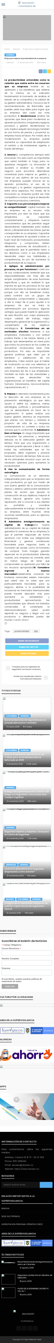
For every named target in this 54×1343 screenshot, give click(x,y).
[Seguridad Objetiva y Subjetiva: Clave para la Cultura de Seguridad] (27, 825)
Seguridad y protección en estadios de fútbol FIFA (35, 1276)
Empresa (6, 968)
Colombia (11, 716)
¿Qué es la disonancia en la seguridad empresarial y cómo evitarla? (24, 870)
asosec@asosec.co (22, 1165)
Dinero (25, 619)
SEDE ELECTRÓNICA (11, 1216)
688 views (31, 801)
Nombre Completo (10, 958)
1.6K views (29, 913)
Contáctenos (27, 1321)
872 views (27, 726)
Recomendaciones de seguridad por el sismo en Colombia (35, 1263)
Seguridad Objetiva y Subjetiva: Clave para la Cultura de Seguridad (26, 833)
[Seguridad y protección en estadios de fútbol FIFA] (8, 1279)
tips (36, 631)
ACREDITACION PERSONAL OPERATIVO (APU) (22, 1224)
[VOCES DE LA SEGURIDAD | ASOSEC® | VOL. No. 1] (8, 1292)
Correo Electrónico (11, 948)
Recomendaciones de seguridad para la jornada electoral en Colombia (25, 721)
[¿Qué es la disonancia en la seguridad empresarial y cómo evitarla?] (27, 862)
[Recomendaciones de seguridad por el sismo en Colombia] (8, 1262)
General (10, 55)
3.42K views (31, 764)
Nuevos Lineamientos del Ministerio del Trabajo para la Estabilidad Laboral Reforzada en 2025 (24, 757)
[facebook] (18, 1328)
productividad (22, 631)
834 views (41, 62)
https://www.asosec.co (27, 1168)
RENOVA (5, 1208)
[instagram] (29, 1328)
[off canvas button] (3, 4)
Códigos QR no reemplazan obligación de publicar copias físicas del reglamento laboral (26, 906)
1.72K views (32, 838)
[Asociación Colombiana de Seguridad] (27, 1313)
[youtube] (35, 1328)
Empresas (11, 865)
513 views (31, 875)
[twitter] (24, 1328)
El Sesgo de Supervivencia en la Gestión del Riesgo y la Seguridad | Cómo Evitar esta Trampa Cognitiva (26, 794)
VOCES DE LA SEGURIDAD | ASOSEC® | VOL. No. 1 (33, 1289)
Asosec (10, 899)
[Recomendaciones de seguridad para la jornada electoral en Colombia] (27, 713)
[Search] (49, 4)
